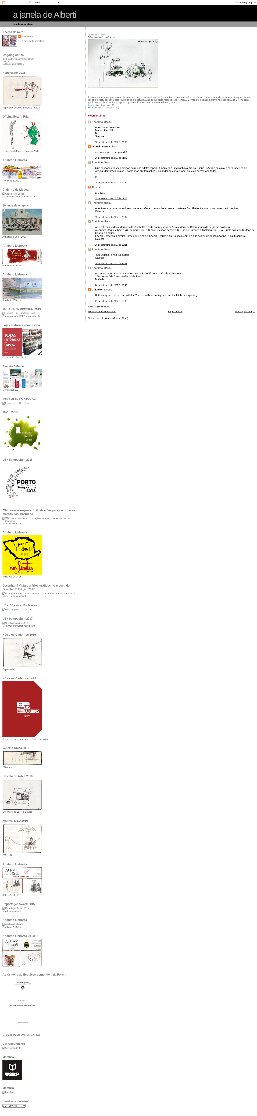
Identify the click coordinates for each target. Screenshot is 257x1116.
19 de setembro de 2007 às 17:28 (111, 198)
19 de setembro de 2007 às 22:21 (111, 245)
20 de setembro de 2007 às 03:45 (111, 285)
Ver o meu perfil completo (31, 41)
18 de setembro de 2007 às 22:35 (111, 142)
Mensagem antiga (245, 311)
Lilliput (5, 61)
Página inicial (175, 311)
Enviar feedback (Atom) (115, 318)
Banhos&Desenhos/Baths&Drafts (18, 59)
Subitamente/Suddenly (13, 64)
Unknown (97, 289)
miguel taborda (101, 146)
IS (93, 187)
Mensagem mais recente (102, 311)
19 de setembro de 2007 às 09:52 (111, 182)
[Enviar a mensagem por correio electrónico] (117, 107)
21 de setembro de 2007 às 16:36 (111, 301)
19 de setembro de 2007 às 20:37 (111, 217)
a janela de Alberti (44, 15)
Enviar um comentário (98, 307)
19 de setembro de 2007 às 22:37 (111, 263)
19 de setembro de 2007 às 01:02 (111, 158)
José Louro (27, 36)
